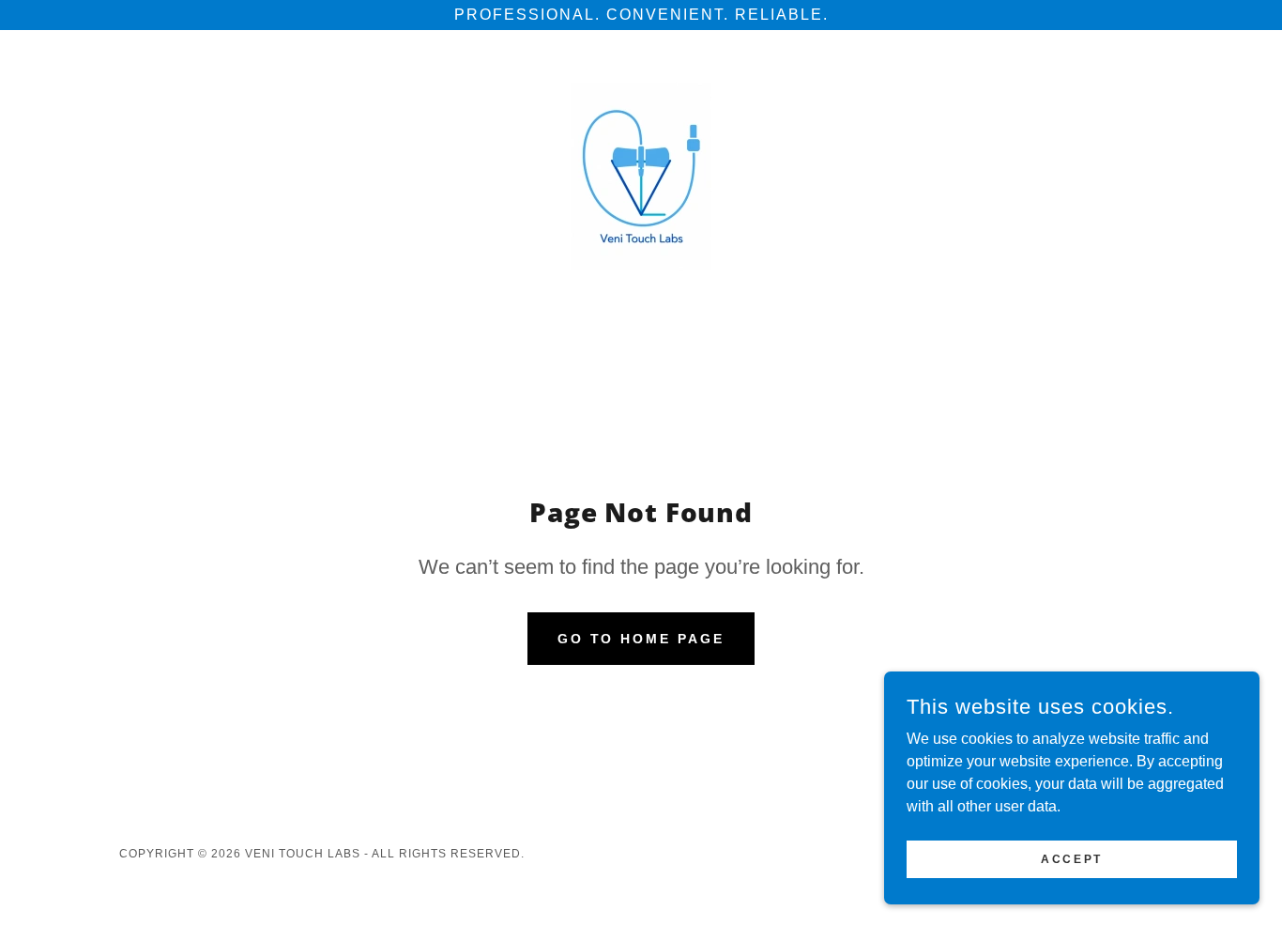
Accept (1071, 858)
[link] (641, 175)
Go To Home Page (641, 638)
